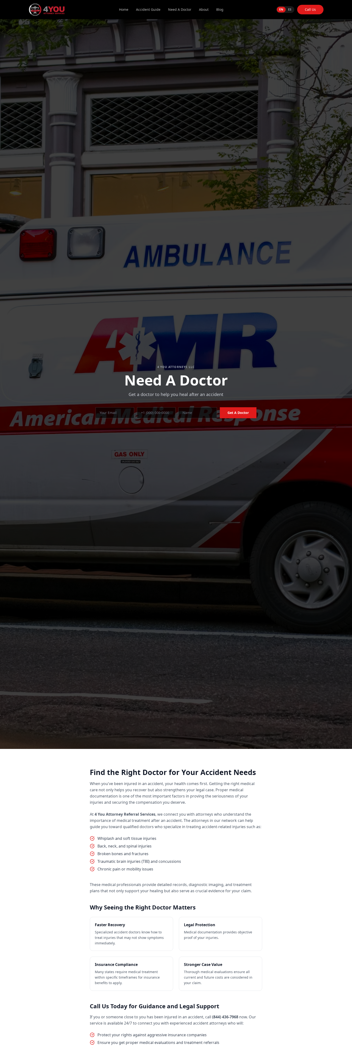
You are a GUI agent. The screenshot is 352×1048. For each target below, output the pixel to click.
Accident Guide (148, 9)
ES (289, 9)
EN (281, 9)
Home (123, 9)
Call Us (310, 9)
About (204, 9)
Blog (219, 9)
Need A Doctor (179, 9)
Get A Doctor (238, 412)
